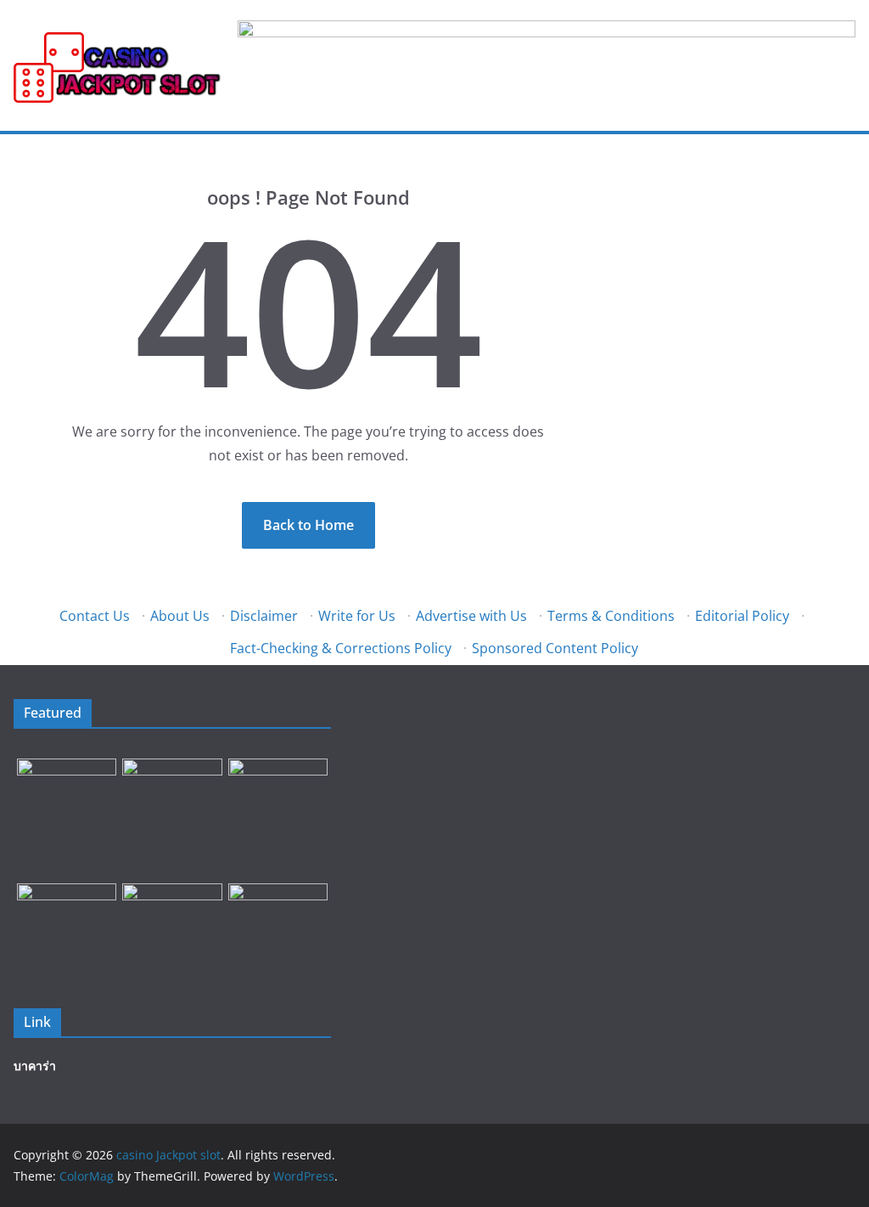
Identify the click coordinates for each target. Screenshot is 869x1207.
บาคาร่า (35, 1066)
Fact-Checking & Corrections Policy (340, 648)
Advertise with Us (471, 615)
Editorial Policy (742, 615)
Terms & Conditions (611, 615)
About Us (180, 615)
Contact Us (94, 615)
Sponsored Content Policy (555, 648)
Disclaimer (264, 615)
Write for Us (356, 615)
